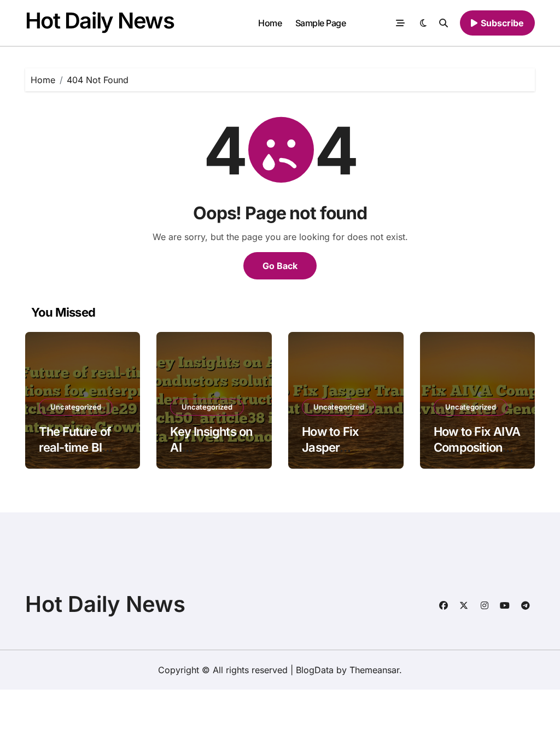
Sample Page (320, 22)
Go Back (280, 265)
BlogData (315, 669)
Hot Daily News (99, 20)
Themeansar (374, 669)
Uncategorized (75, 406)
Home (270, 22)
